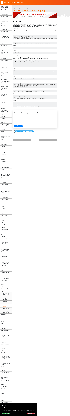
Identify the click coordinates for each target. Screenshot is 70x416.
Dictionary (3, 163)
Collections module (4, 86)
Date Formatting (4, 144)
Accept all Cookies (5, 413)
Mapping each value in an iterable (6, 299)
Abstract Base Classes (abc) (5, 26)
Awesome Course (4, 14)
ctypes (2, 131)
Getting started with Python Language (4, 7)
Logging (2, 284)
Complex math (4, 100)
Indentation (3, 236)
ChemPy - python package (4, 73)
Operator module (4, 342)
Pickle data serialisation (5, 372)
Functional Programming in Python (5, 192)
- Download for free (24, 131)
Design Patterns (4, 161)
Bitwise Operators (4, 60)
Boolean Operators (4, 62)
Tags (12, 2)
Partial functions (4, 366)
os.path (2, 350)
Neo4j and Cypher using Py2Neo (5, 336)
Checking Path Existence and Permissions (4, 68)
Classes (2, 75)
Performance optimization (3, 370)
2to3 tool (2, 23)
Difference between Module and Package (5, 167)
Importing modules (4, 229)
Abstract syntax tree (4, 29)
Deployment (3, 154)
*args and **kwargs (4, 21)
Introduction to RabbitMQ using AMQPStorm (5, 246)
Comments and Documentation (4, 89)
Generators (3, 201)
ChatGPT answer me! (19, 125)
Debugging (3, 146)
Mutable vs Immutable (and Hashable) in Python (5, 332)
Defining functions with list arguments (5, 152)
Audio (2, 50)
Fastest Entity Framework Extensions (33, 14)
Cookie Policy (24, 410)
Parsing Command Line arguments (5, 364)
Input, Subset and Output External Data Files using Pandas (5, 242)
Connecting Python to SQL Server (5, 108)
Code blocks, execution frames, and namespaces (5, 82)
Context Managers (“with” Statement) (4, 111)
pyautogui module (4, 402)
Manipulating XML (4, 288)
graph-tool (3, 206)
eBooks (22, 2)
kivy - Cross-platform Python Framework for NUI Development (5, 262)
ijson (2, 222)
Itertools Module (4, 256)
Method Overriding (4, 319)
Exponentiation (4, 182)
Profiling (2, 393)
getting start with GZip (5, 204)
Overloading (3, 352)
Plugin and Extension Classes (5, 384)
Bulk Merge (42, 16)
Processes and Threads (5, 391)
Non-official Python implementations (4, 339)
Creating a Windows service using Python (5, 125)
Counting (3, 116)
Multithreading (3, 328)
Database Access (4, 139)
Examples (18, 2)
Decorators (3, 148)
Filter (2, 186)
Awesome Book (4, 9)
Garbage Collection (4, 199)
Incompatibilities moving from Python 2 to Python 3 (5, 233)
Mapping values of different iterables (6, 302)
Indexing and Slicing (5, 238)
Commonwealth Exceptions (4, 95)
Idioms (2, 220)
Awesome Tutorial (4, 16)
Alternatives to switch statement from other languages (5, 37)
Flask (2, 189)
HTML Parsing (4, 217)
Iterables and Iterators (5, 254)
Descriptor (3, 159)
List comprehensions (5, 272)
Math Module (3, 314)
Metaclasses (3, 316)
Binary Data (3, 58)
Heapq (2, 213)
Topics (15, 2)
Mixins (2, 321)
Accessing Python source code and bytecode (4, 32)
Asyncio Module (4, 45)
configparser (3, 104)
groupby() (3, 208)
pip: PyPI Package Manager (4, 378)
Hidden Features (4, 215)
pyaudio (2, 400)
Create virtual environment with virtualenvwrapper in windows (5, 120)
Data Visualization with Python (5, 137)
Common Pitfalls (4, 92)
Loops (2, 286)
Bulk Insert (24, 16)
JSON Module (3, 258)
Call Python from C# (5, 65)
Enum (2, 177)
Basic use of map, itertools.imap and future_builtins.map (6, 294)
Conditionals (3, 102)
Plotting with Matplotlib (5, 380)
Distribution (3, 169)
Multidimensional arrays (5, 323)
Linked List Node (4, 265)
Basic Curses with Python (4, 53)
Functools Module (4, 197)
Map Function (3, 291)
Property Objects (4, 395)
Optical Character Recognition (4, 348)
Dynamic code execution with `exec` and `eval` (5, 175)
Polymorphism (4, 386)
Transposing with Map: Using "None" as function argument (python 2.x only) (6, 310)
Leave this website (31, 413)
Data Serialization (4, 133)
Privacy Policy (31, 410)
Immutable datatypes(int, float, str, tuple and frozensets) (5, 226)
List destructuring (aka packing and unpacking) (5, 278)
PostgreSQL (3, 388)
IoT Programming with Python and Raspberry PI (5, 250)
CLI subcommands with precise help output (5, 79)
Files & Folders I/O (4, 184)
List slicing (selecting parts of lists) (5, 281)
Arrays (2, 43)
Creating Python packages (4, 129)
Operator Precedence (5, 344)
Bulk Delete (29, 16)
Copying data (3, 114)
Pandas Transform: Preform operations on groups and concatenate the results (5, 357)
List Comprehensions (5, 274)
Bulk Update (35, 16)
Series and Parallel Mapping (6, 306)
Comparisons (3, 97)
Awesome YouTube (4, 18)
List (2, 270)
